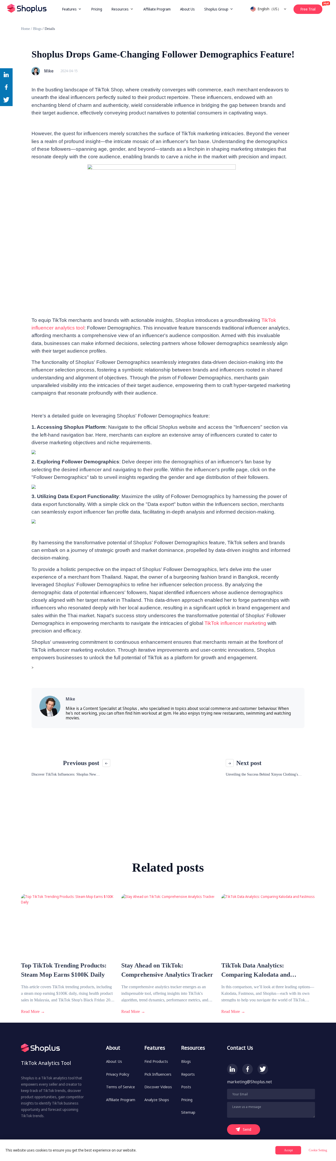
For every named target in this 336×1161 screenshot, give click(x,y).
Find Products (156, 1061)
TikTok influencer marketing (235, 623)
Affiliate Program (157, 9)
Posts (186, 1086)
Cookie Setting (318, 1150)
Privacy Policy (117, 1074)
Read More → (33, 1011)
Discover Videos (158, 1086)
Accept (288, 1150)
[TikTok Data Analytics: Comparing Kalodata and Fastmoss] (268, 958)
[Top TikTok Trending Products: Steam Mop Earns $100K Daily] (68, 958)
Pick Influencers (157, 1074)
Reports (188, 1074)
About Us (187, 9)
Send (247, 1129)
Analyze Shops (156, 1099)
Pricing (96, 9)
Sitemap (188, 1112)
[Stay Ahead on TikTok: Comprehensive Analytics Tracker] (168, 958)
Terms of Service (120, 1086)
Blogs (37, 29)
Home (25, 29)
